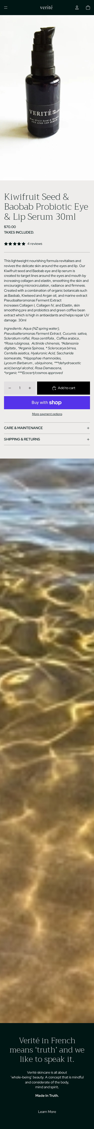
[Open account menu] (76, 7)
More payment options (47, 414)
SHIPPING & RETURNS (22, 439)
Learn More (47, 1111)
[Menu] (6, 7)
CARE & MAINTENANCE (23, 428)
